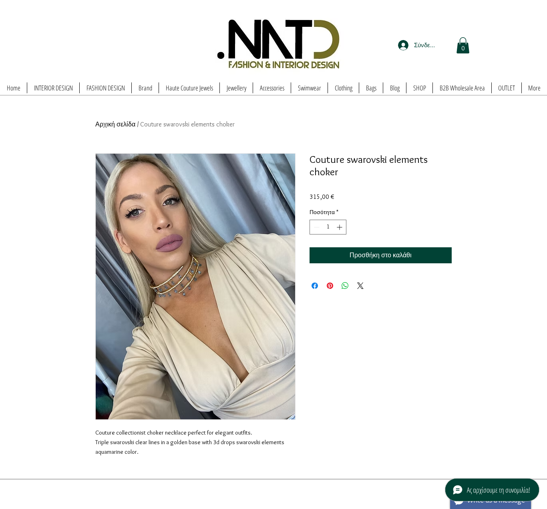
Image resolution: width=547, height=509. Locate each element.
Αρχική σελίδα (115, 124)
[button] (463, 45)
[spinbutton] (328, 227)
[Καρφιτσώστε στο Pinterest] (330, 286)
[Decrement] (316, 227)
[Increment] (340, 227)
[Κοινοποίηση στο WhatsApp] (345, 286)
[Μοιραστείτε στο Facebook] (315, 286)
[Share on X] (360, 286)
